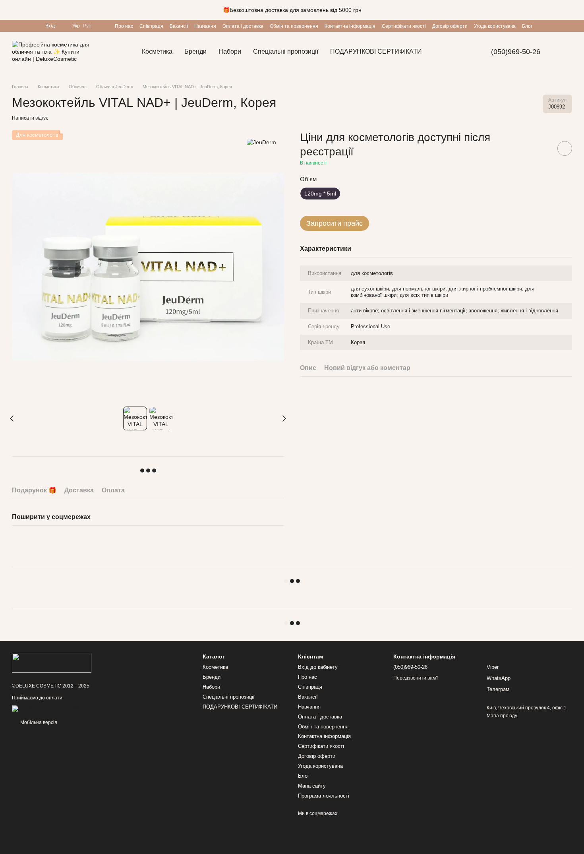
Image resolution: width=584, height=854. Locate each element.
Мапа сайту (312, 786)
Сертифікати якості (404, 26)
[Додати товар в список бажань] (564, 148)
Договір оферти (450, 26)
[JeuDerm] (261, 142)
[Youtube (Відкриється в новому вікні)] (24, 26)
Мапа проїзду (502, 715)
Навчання (205, 26)
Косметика (157, 51)
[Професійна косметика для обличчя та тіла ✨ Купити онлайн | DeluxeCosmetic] (51, 662)
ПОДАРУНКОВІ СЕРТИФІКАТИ (376, 51)
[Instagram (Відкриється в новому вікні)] (15, 26)
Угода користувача (495, 26)
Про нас (124, 26)
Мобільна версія (38, 722)
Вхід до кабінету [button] (318, 667)
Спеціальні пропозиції (285, 51)
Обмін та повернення (294, 26)
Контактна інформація (350, 26)
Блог (527, 26)
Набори (230, 51)
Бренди (195, 51)
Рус (87, 25)
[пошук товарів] (442, 51)
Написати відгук (30, 118)
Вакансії (179, 26)
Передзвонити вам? (416, 678)
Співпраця (151, 26)
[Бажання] (102, 26)
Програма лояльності (323, 796)
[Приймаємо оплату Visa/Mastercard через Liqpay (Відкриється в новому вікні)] (70, 708)
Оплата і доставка (242, 26)
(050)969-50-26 (515, 51)
